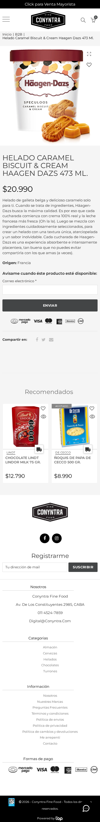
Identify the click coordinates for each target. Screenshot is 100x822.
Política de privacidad (50, 725)
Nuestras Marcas (50, 702)
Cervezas (50, 653)
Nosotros (50, 695)
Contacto (50, 743)
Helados (50, 659)
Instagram (57, 538)
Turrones (50, 671)
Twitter (44, 340)
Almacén (50, 647)
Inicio (7, 34)
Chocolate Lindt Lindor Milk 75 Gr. (23, 460)
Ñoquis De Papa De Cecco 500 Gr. (72, 460)
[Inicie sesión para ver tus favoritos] (89, 64)
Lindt (11, 452)
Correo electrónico (19, 281)
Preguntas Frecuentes (50, 707)
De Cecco (63, 452)
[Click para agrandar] (89, 53)
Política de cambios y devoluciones (50, 731)
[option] (50, 96)
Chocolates (50, 665)
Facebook (37, 340)
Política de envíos (50, 719)
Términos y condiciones (50, 713)
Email (51, 340)
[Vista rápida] (43, 417)
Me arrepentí (50, 737)
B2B (18, 34)
